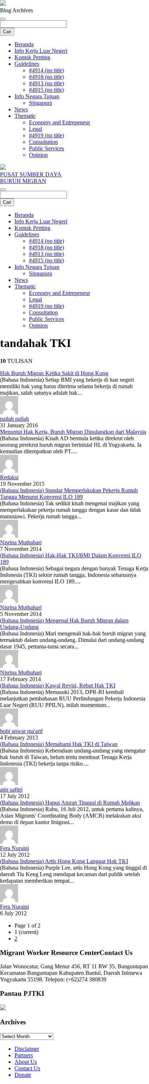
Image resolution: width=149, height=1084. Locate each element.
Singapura (40, 103)
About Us (25, 1062)
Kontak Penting (32, 57)
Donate (22, 1075)
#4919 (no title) (46, 135)
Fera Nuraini (14, 848)
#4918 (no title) (46, 77)
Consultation (43, 142)
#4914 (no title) (46, 70)
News (21, 109)
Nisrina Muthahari (21, 542)
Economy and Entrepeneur (59, 122)
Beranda (24, 44)
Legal (35, 129)
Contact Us (27, 1068)
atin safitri (11, 790)
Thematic (25, 116)
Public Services (46, 148)
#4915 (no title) (46, 90)
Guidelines (26, 64)
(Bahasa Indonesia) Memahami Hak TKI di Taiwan (59, 744)
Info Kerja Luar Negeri (40, 51)
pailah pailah (14, 419)
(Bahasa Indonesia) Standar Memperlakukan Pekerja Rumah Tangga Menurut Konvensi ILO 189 (69, 493)
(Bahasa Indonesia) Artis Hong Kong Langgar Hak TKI (64, 861)
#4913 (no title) (46, 83)
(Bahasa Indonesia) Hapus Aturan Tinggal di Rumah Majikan (70, 803)
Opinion (38, 155)
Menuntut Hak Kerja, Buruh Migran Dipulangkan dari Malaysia (73, 432)
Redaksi (9, 477)
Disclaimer (26, 1049)
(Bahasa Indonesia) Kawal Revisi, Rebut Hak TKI (57, 685)
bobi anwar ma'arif (21, 731)
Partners (23, 1055)
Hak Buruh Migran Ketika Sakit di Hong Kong (54, 373)
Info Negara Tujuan (36, 96)
